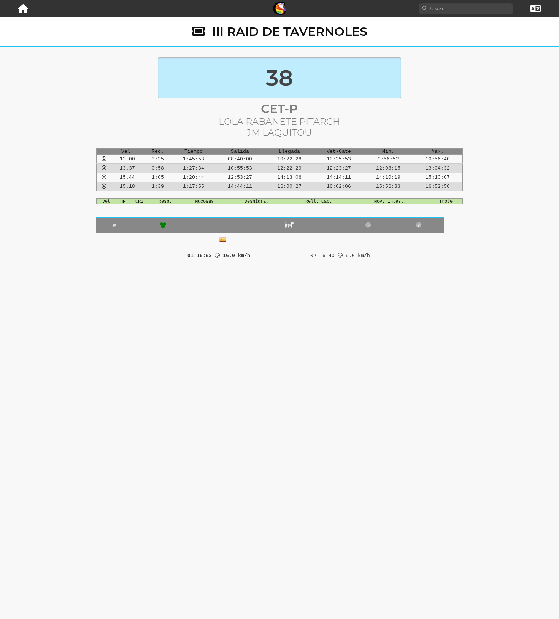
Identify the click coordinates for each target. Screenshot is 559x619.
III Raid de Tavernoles (289, 31)
